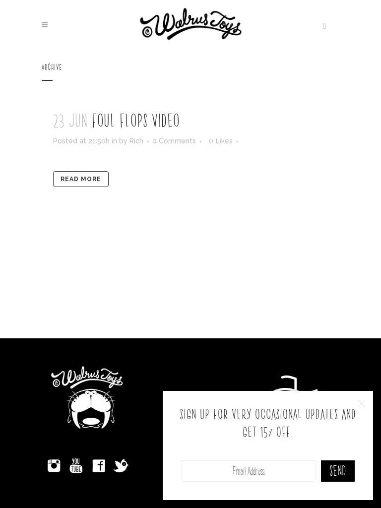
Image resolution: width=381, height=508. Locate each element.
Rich (136, 141)
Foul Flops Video (136, 121)
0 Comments (174, 141)
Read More (81, 179)
